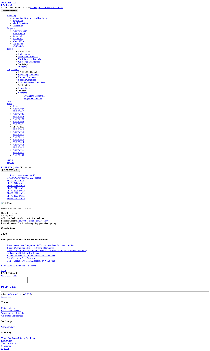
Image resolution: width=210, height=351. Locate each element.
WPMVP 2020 (8, 327)
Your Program (19, 33)
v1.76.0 (27, 294)
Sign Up (5, 348)
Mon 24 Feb (18, 41)
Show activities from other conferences (18, 265)
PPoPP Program (20, 31)
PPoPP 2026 (18, 111)
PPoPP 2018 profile (16, 185)
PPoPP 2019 (18, 129)
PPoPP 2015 (18, 139)
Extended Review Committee (31, 82)
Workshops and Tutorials (29, 59)
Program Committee (27, 77)
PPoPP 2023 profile (16, 196)
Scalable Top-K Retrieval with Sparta (24, 253)
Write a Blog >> (8, 2)
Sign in (10, 160)
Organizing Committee (28, 74)
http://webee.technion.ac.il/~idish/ (32, 221)
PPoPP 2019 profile (16, 188)
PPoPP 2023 (18, 119)
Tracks (10, 49)
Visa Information (20, 23)
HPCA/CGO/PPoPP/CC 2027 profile (24, 178)
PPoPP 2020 (6, 167)
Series (15, 106)
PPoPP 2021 (18, 124)
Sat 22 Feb (17, 36)
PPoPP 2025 (18, 114)
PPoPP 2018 (18, 132)
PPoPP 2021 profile (16, 190)
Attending (11, 15)
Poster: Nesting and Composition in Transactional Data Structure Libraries (40, 245)
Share (3, 270)
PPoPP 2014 (18, 142)
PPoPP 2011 (18, 150)
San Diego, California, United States (46, 7)
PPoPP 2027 (18, 108)
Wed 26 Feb (18, 46)
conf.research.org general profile (21, 175)
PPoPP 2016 (18, 137)
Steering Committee (27, 80)
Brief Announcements (28, 56)
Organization (13, 69)
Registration (18, 20)
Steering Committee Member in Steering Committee (30, 248)
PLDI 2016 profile (15, 180)
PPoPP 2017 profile (16, 183)
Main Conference (26, 54)
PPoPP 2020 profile (10, 170)
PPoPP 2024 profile (16, 198)
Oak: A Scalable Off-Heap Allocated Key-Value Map (31, 261)
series (16, 167)
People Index (24, 88)
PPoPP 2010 (18, 152)
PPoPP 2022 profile (16, 193)
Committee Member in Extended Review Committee (31, 255)
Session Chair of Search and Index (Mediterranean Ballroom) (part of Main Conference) (47, 250)
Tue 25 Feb (18, 43)
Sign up (10, 162)
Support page (6, 297)
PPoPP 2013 (18, 145)
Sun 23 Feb (18, 38)
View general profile (9, 276)
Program (11, 28)
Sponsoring (18, 25)
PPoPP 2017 (18, 134)
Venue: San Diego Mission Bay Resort (30, 18)
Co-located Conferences (29, 62)
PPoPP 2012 (18, 147)
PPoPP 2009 (18, 155)
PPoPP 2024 (18, 116)
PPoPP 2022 (18, 121)
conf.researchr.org (15, 294)
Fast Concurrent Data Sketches (21, 258)
